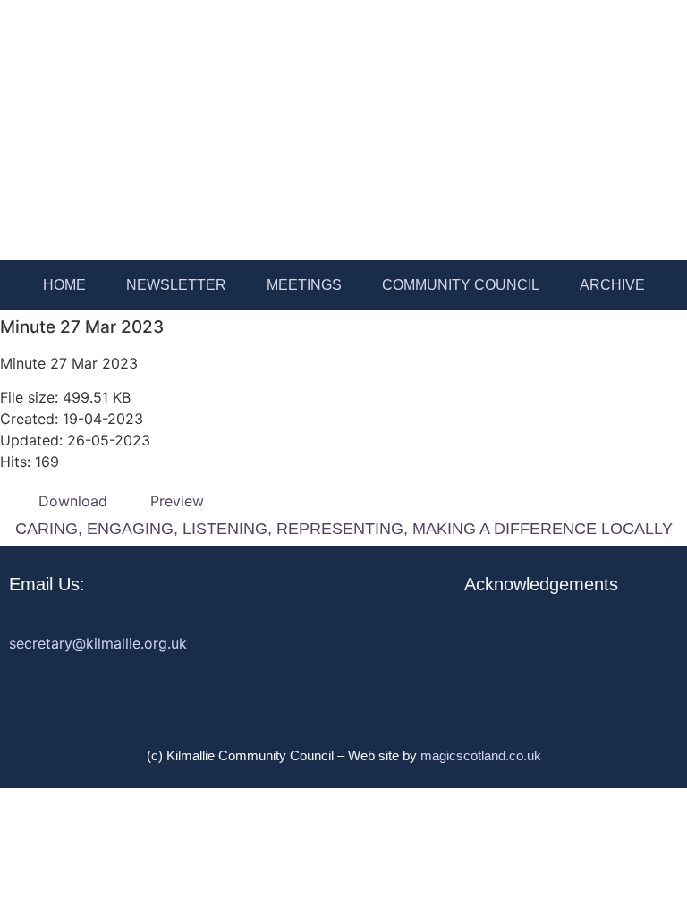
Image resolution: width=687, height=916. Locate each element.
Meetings (304, 285)
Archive (612, 285)
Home (64, 285)
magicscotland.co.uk (480, 755)
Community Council (460, 285)
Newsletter (176, 285)
